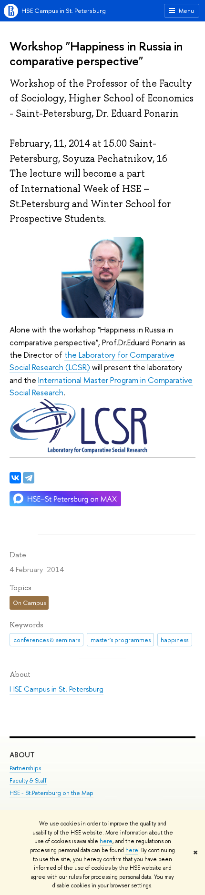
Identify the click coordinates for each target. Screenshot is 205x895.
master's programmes (121, 639)
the (70, 354)
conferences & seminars (46, 639)
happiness (174, 639)
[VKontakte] (15, 477)
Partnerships (25, 768)
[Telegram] (28, 477)
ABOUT (22, 755)
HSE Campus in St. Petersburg (63, 10)
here (106, 841)
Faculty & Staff (28, 780)
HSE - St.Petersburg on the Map (51, 793)
